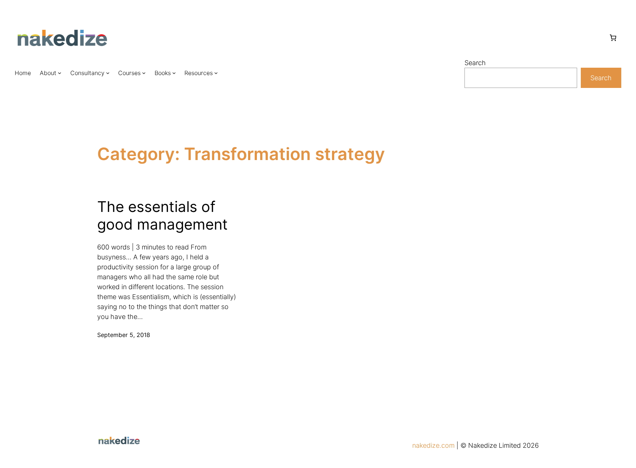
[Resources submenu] (216, 73)
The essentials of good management (162, 215)
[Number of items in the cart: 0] (613, 37)
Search (475, 63)
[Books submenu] (174, 73)
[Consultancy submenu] (108, 73)
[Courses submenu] (144, 73)
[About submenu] (59, 73)
